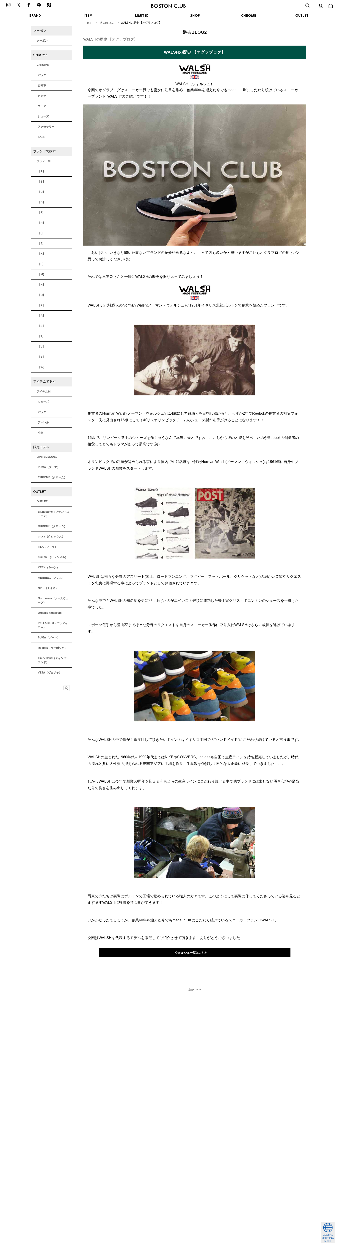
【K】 (41, 253)
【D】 (41, 202)
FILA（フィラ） (48, 546)
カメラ (42, 95)
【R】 (41, 315)
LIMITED (142, 15)
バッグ (42, 75)
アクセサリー (46, 126)
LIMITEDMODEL (47, 456)
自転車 (42, 85)
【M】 (42, 274)
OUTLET (302, 15)
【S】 (41, 326)
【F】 (41, 212)
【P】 (41, 305)
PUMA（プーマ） (49, 467)
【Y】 (41, 357)
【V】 (41, 346)
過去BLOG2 (107, 23)
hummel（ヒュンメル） (53, 557)
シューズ (43, 116)
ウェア (42, 106)
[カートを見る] (331, 6)
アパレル (43, 422)
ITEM (88, 15)
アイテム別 (43, 391)
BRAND (35, 15)
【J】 (41, 243)
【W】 (42, 367)
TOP (89, 23)
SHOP (195, 15)
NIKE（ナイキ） (48, 588)
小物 (40, 432)
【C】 (41, 192)
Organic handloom (50, 612)
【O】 (41, 295)
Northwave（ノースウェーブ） (53, 600)
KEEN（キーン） (48, 567)
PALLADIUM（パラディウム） (53, 625)
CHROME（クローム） (52, 477)
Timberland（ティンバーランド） (53, 660)
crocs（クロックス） (51, 536)
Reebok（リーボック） (52, 647)
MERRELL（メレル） (51, 577)
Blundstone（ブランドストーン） (53, 514)
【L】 (41, 264)
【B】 (41, 181)
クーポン (42, 40)
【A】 (41, 171)
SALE (41, 137)
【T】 (41, 336)
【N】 (41, 284)
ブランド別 (43, 161)
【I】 (41, 233)
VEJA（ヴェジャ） (50, 672)
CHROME (248, 15)
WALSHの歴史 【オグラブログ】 (110, 39)
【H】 (41, 223)
